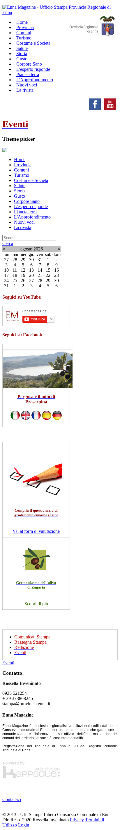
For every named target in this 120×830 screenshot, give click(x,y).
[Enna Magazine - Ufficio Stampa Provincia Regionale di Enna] (60, 12)
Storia (19, 190)
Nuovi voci (24, 222)
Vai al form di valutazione (36, 531)
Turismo (21, 175)
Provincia (22, 164)
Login (23, 824)
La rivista (24, 90)
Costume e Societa (33, 43)
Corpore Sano (27, 201)
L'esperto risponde (31, 206)
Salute (19, 185)
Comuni (21, 169)
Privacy (77, 819)
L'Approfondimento (32, 216)
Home (19, 159)
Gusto (19, 196)
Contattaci (11, 799)
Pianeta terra (25, 211)
